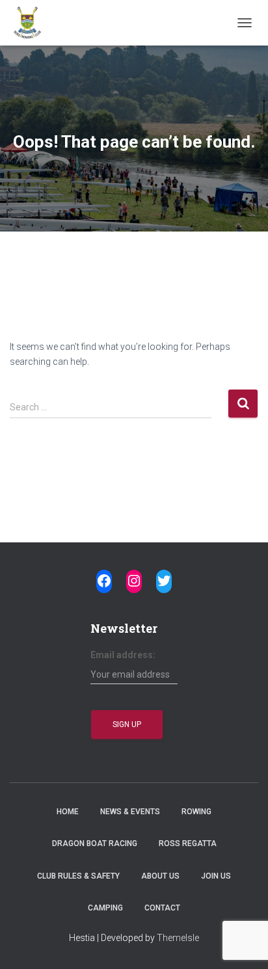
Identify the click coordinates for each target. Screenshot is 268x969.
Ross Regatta (188, 843)
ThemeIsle (178, 938)
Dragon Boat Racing (94, 843)
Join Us (216, 876)
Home (68, 811)
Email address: (122, 655)
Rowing (196, 811)
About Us (160, 876)
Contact (162, 907)
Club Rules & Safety (78, 876)
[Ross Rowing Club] (32, 23)
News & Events (130, 811)
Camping (105, 907)
